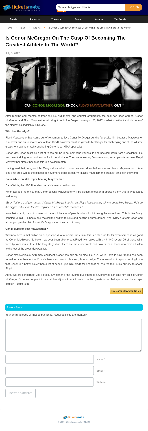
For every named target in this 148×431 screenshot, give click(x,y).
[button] (133, 7)
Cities (78, 19)
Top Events (120, 19)
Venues (99, 19)
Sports (13, 19)
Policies (86, 421)
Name (101, 359)
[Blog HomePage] (28, 8)
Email (101, 370)
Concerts (35, 19)
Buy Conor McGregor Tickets (126, 291)
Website (101, 382)
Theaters (56, 19)
